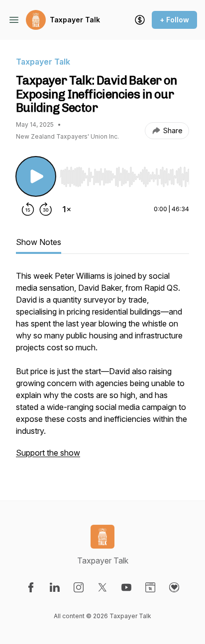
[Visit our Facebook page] (31, 587)
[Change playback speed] (67, 209)
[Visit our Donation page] (174, 587)
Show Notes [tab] (38, 242)
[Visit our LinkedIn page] (55, 587)
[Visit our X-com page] (102, 587)
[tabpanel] (102, 369)
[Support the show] (140, 20)
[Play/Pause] (36, 176)
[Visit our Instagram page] (79, 587)
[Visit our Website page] (150, 587)
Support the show (48, 453)
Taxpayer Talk (75, 19)
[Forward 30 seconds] (46, 209)
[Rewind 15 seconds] (28, 209)
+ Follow (174, 19)
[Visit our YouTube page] (126, 587)
